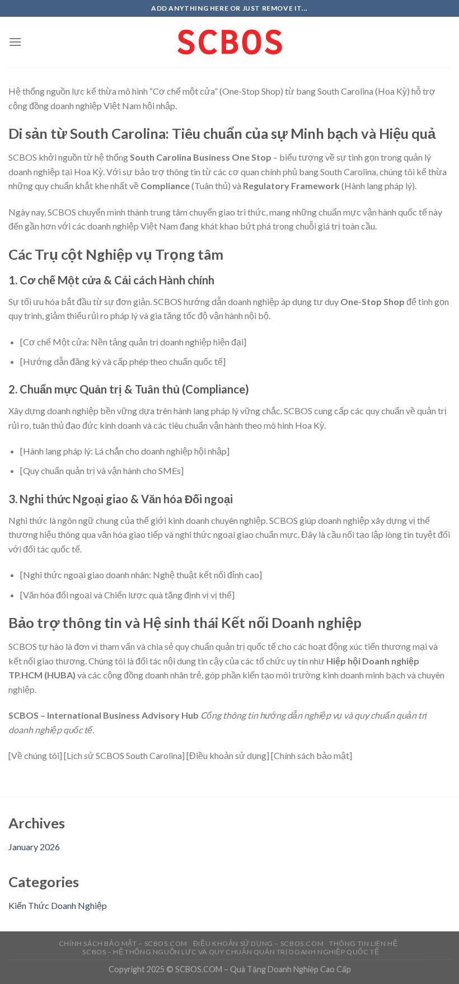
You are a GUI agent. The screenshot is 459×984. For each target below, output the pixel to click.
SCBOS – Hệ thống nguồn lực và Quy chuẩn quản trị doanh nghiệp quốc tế (230, 952)
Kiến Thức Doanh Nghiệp (57, 905)
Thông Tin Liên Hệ (363, 943)
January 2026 (34, 846)
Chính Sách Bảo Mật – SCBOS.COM (123, 943)
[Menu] (15, 41)
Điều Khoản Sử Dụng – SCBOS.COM (258, 943)
